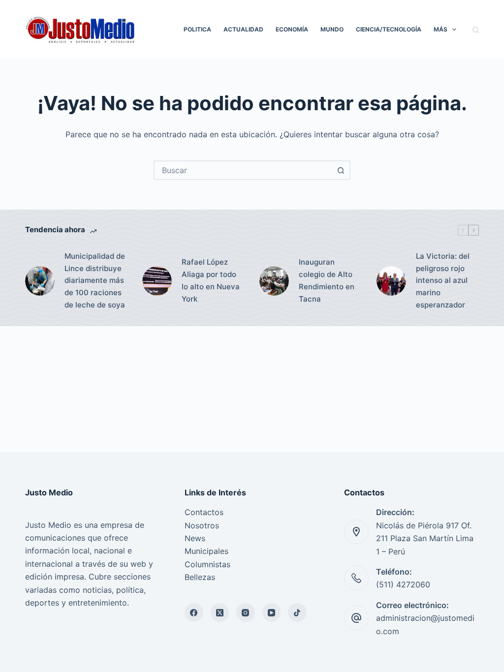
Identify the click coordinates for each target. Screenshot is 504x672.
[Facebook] (194, 612)
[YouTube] (271, 612)
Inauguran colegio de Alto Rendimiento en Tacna (326, 280)
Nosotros (202, 525)
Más (440, 29)
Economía (292, 29)
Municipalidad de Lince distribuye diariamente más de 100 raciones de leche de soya (94, 280)
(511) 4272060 (403, 584)
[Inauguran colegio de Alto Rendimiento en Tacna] (274, 281)
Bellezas (200, 577)
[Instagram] (245, 612)
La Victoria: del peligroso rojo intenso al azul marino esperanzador (443, 280)
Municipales (206, 551)
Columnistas (207, 564)
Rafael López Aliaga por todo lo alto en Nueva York (211, 280)
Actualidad (243, 29)
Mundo (332, 29)
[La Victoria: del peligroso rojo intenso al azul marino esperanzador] (391, 281)
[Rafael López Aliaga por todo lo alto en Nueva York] (157, 281)
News (195, 538)
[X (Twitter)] (220, 612)
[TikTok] (297, 612)
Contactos (204, 512)
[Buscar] (475, 30)
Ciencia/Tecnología (388, 29)
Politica (197, 29)
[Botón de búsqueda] (340, 170)
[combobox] (243, 170)
